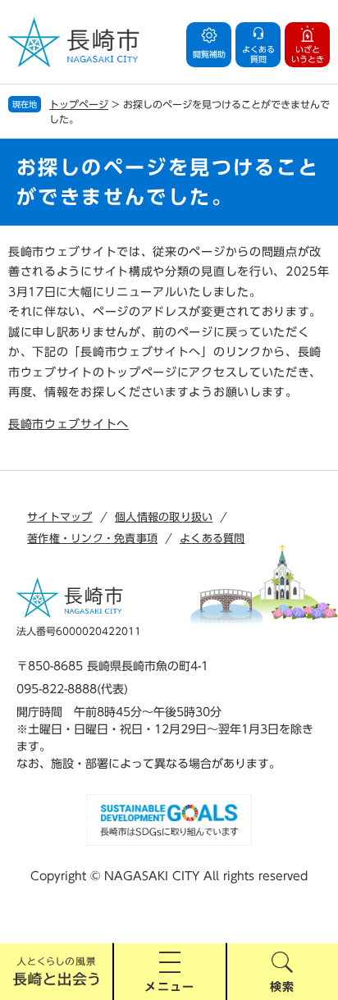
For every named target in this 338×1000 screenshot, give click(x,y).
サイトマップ (60, 517)
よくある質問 (212, 538)
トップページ (78, 104)
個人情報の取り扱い (163, 517)
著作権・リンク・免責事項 (92, 538)
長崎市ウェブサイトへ (68, 424)
